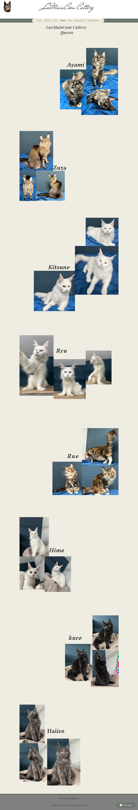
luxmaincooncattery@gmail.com (69, 798)
